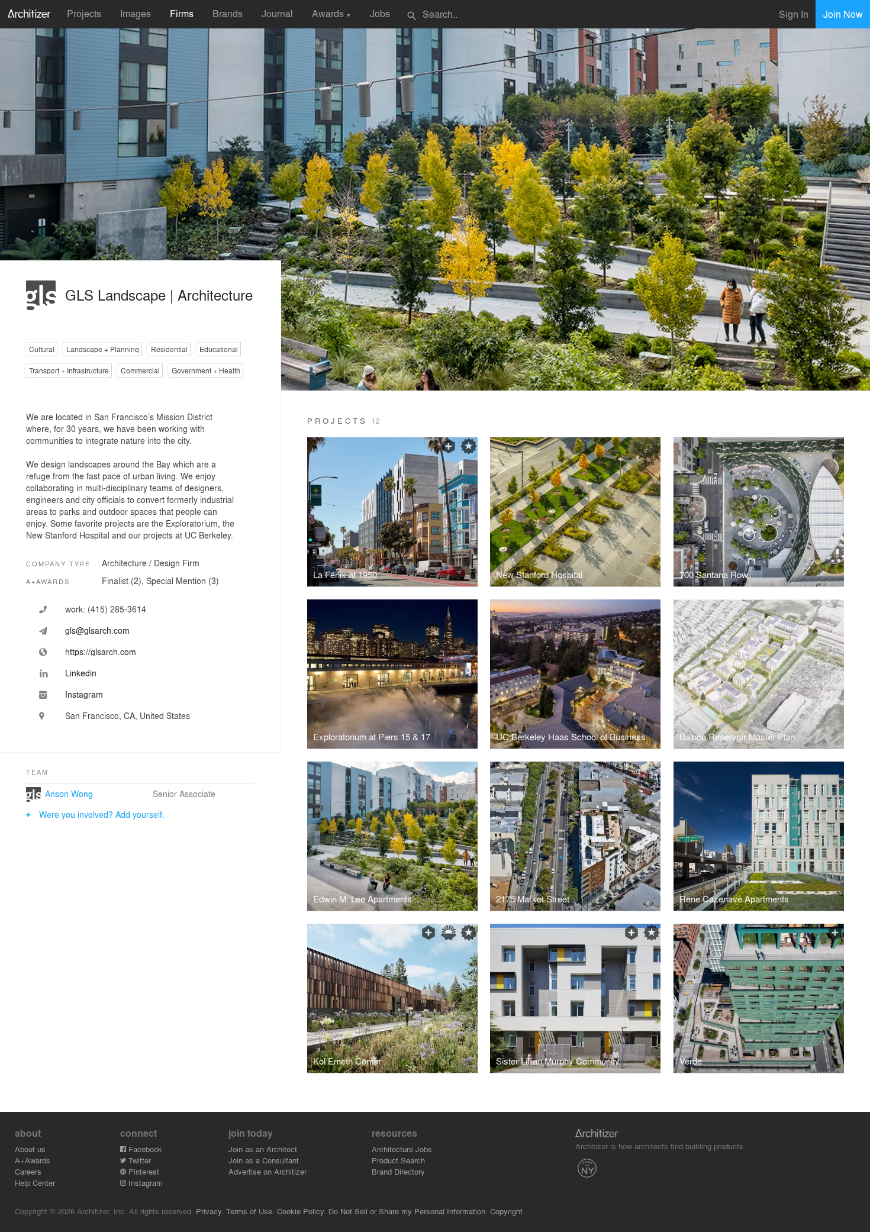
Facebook (144, 1148)
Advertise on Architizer (267, 1171)
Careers (28, 1171)
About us (30, 1148)
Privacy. (210, 1211)
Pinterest (142, 1171)
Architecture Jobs (402, 1148)
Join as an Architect (262, 1148)
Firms (182, 13)
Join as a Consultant (263, 1160)
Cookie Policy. (301, 1211)
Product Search (398, 1160)
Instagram (144, 1182)
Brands (227, 13)
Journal (277, 13)
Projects (84, 13)
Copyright (506, 1211)
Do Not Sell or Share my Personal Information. (408, 1211)
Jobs (380, 13)
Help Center (35, 1182)
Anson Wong (69, 793)
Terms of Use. (250, 1211)
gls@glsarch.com (97, 630)
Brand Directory (398, 1171)
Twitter (138, 1160)
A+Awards (32, 1160)
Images (135, 13)
